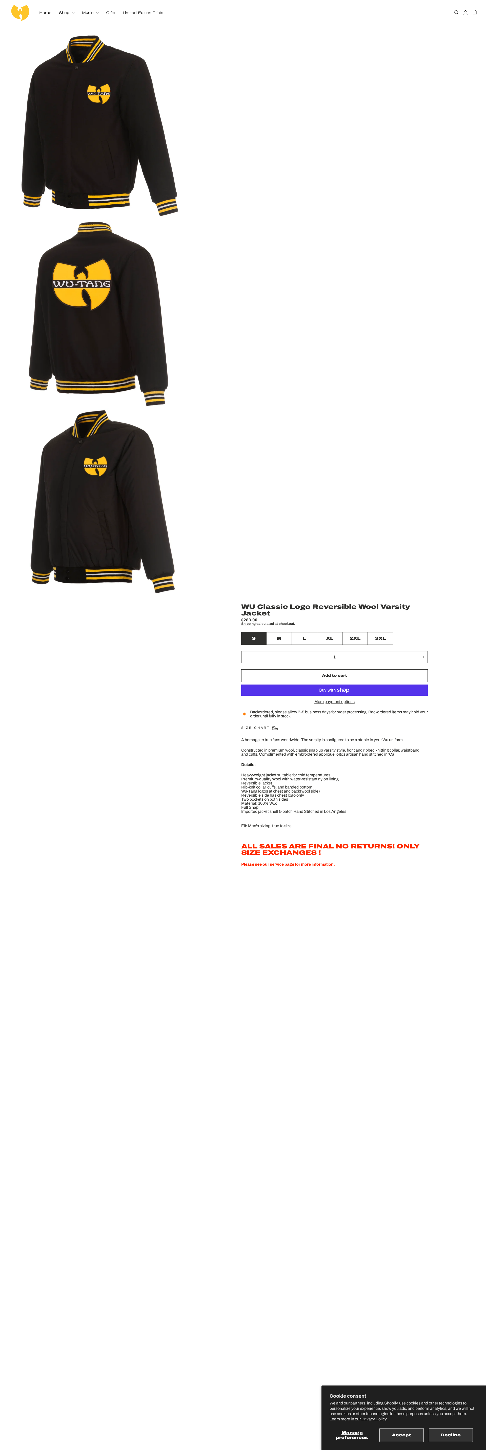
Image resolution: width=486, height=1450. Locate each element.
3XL (380, 638)
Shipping (248, 624)
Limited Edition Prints (143, 13)
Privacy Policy (374, 1419)
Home (45, 13)
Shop (65, 13)
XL (329, 638)
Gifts (110, 13)
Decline (451, 1435)
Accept (401, 1435)
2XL (355, 638)
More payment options (334, 702)
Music (88, 13)
